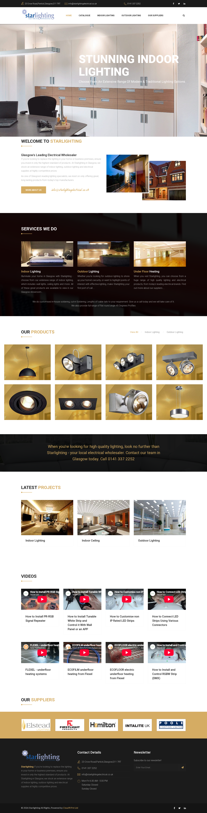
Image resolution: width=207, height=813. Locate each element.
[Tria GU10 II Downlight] (69, 395)
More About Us (34, 190)
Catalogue (84, 15)
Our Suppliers (155, 15)
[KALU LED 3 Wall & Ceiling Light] (119, 356)
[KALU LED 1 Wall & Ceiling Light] (69, 356)
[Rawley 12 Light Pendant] (170, 356)
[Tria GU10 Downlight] (18, 395)
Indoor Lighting (105, 15)
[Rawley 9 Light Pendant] (119, 395)
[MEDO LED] (170, 395)
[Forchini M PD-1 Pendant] (18, 356)
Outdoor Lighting (131, 15)
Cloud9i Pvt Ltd (70, 807)
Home (69, 15)
